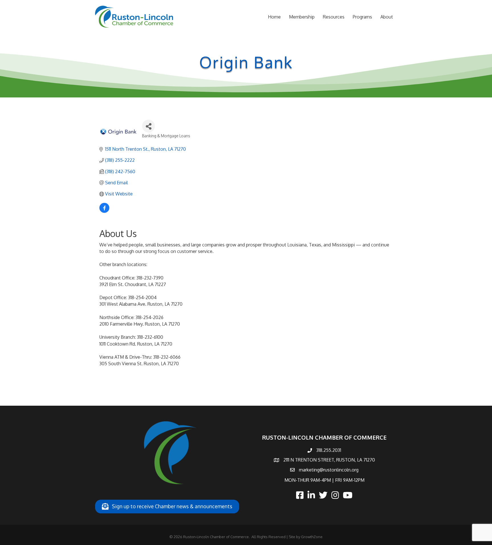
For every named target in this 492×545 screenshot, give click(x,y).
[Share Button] (148, 126)
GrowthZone (312, 536)
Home (274, 17)
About (386, 17)
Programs (362, 17)
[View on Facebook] (104, 211)
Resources (334, 17)
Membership (302, 17)
